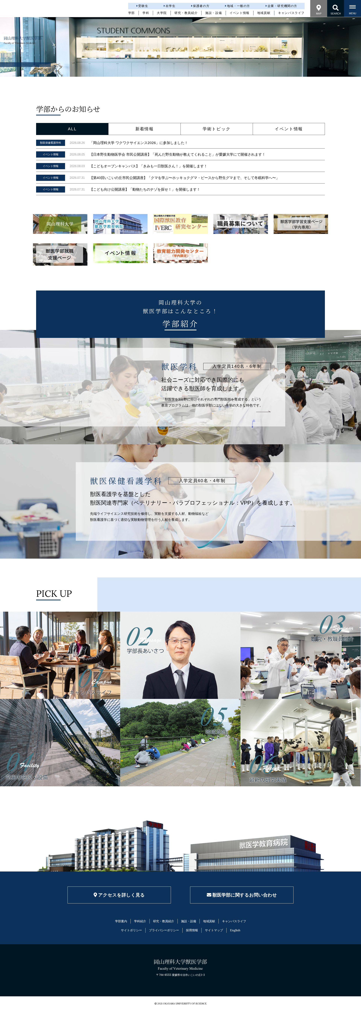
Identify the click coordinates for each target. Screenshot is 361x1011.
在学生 (170, 6)
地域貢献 (263, 12)
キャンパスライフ (291, 12)
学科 (146, 12)
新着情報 (144, 129)
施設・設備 (213, 12)
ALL (72, 129)
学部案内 (121, 921)
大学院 (162, 12)
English (235, 930)
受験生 (143, 6)
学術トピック (217, 129)
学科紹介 (140, 921)
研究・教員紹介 (186, 12)
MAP (319, 13)
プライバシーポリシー (164, 930)
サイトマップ (214, 930)
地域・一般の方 (238, 6)
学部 (131, 12)
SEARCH (336, 13)
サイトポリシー (131, 930)
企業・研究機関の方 (282, 6)
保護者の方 (201, 6)
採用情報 (192, 930)
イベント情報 (240, 12)
